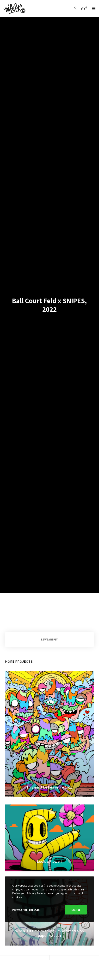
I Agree (75, 909)
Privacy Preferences (26, 909)
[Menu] (92, 8)
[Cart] (82, 8)
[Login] (74, 8)
